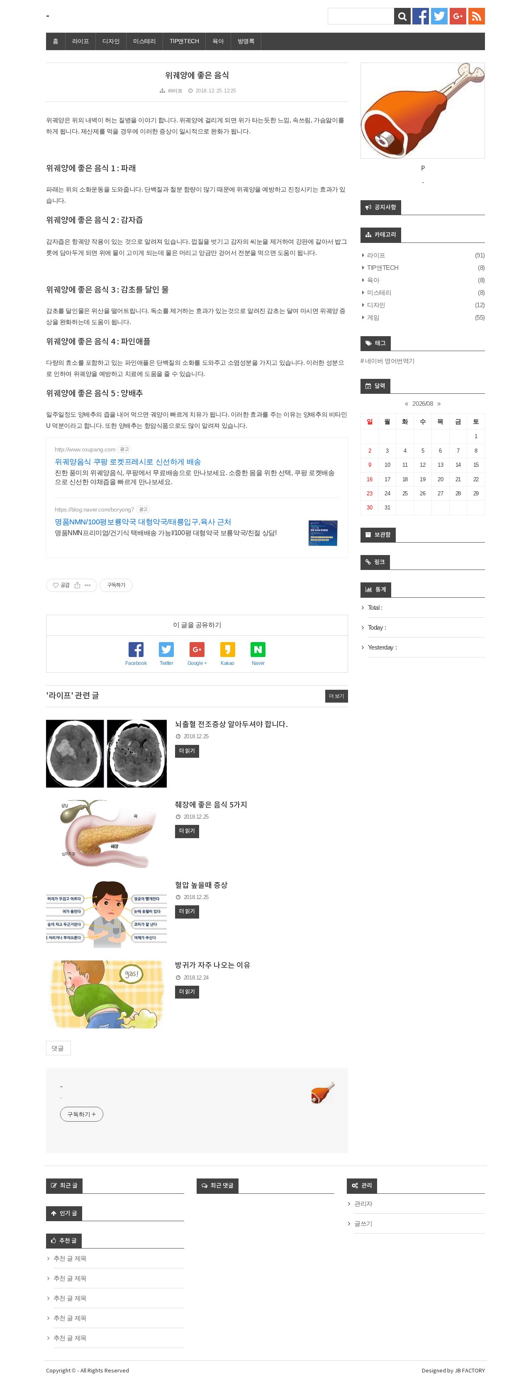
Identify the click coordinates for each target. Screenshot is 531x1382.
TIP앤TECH (184, 41)
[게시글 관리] (88, 585)
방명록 (246, 41)
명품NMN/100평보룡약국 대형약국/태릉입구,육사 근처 (143, 522)
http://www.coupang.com (85, 449)
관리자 (363, 1203)
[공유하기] (77, 585)
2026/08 (422, 403)
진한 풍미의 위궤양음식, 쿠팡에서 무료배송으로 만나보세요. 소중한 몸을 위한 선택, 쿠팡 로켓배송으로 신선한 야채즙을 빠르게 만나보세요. (194, 477)
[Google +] (458, 15)
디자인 (110, 41)
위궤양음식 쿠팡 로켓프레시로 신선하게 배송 (128, 462)
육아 (218, 41)
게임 (372, 317)
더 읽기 (187, 751)
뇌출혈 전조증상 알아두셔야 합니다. (231, 724)
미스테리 (144, 41)
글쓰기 (363, 1223)
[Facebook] (420, 15)
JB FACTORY (470, 1371)
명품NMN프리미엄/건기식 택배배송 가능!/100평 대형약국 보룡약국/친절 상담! (165, 532)
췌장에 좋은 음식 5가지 (211, 805)
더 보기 (336, 696)
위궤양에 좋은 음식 (197, 76)
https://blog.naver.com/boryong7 (94, 509)
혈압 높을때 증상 (201, 885)
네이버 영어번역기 (390, 360)
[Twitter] (439, 15)
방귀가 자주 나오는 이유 (213, 965)
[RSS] (476, 15)
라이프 (80, 41)
